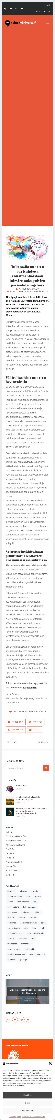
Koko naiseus (22, 785)
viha (31, 954)
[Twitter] (11, 8)
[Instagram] (16, 8)
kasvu (13, 291)
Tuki (7, 849)
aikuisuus (24, 891)
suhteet (10, 938)
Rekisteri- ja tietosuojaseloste (33, 1117)
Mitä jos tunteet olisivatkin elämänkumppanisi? (28, 798)
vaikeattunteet (13, 949)
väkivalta (41, 954)
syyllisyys (23, 938)
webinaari (11, 959)
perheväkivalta (13, 928)
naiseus (21, 917)
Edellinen (12, 742)
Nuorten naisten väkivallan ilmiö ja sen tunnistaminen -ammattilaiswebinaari (32, 811)
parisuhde (11, 923)
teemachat (12, 944)
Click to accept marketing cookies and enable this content (27, 991)
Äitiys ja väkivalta (14, 845)
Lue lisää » (20, 789)
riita (34, 928)
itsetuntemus (23, 902)
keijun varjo (12, 912)
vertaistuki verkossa (16, 954)
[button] (50, 1063)
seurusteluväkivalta (36, 933)
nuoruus (33, 917)
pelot (43, 923)
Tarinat (9, 853)
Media (8, 858)
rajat (26, 928)
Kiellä (27, 1103)
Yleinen (9, 866)
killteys (38, 912)
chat (28, 896)
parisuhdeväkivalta (37, 291)
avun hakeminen (14, 896)
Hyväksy (27, 1095)
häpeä (10, 902)
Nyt (7, 832)
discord (37, 896)
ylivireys (23, 959)
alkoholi (36, 891)
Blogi (8, 875)
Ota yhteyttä (43, 12)
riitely (42, 928)
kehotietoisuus (29, 907)
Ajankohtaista (12, 870)
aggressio (11, 891)
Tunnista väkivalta (14, 836)
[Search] (46, 768)
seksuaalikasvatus (15, 933)
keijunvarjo (26, 912)
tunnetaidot (26, 944)
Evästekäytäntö (15, 1117)
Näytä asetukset (27, 1110)
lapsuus (22, 291)
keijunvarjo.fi (30, 687)
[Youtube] (22, 8)
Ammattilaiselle (13, 862)
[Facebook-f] (5, 8)
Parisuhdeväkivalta (29, 289)
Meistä (46, 5)
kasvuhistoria (13, 907)
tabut (33, 938)
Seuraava (43, 742)
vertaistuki (29, 949)
